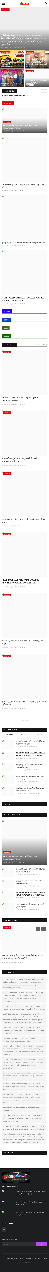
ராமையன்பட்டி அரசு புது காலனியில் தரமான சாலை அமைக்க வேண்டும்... (23, 957)
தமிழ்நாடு (7, 311)
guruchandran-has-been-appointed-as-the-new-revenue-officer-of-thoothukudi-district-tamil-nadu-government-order (24, 1076)
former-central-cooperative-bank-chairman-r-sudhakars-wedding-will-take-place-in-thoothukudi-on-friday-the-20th (24, 1007)
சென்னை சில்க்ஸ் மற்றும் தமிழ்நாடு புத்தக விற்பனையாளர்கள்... (20, 399)
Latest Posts (9, 344)
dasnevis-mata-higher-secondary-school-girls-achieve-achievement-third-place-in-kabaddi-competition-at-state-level (23, 1086)
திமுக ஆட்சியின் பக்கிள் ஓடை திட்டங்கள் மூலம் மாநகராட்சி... (22, 642)
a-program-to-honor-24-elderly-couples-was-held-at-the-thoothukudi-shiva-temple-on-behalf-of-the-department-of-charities (23, 1030)
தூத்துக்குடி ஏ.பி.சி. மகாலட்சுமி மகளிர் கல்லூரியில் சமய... (24, 242)
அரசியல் (6, 336)
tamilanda (4, 47)
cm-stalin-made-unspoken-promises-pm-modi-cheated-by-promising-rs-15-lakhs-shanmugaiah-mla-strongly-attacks (24, 1127)
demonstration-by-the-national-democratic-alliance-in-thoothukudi (22, 1109)
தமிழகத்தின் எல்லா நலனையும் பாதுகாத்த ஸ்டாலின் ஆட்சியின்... (24, 703)
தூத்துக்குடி (8, 103)
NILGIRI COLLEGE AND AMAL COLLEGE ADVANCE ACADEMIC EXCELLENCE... (23, 299)
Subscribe (41, 1244)
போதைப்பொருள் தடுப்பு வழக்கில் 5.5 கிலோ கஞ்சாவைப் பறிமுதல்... (23, 185)
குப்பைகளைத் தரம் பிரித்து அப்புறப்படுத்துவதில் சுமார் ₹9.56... (31, 1203)
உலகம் (6, 328)
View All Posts (40, 344)
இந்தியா (6, 319)
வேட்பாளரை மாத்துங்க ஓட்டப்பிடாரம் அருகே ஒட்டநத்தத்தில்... (30, 1213)
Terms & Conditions (24, 1263)
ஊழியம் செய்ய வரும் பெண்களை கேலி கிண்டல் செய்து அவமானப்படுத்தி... (31, 1192)
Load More (24, 720)
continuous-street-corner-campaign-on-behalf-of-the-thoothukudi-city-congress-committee (22, 1039)
